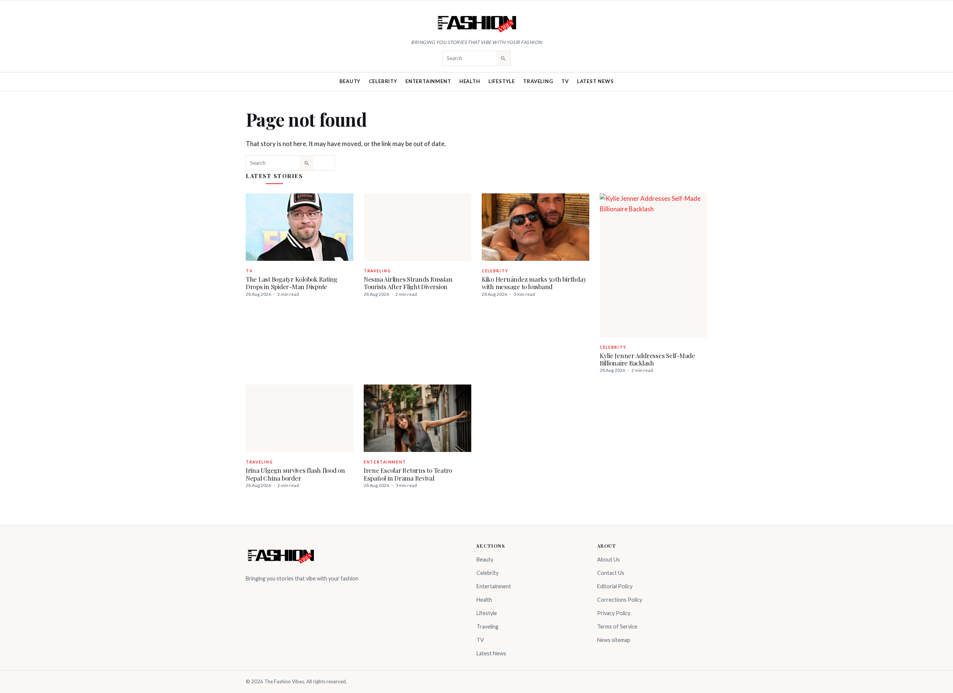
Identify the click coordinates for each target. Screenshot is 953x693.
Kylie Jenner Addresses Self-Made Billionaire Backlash (647, 359)
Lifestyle (501, 81)
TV (565, 81)
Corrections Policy (619, 600)
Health (469, 81)
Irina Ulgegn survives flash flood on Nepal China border (295, 474)
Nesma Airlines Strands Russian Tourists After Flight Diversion (408, 283)
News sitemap (613, 640)
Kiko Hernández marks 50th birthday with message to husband (534, 283)
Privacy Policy (613, 613)
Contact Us (610, 573)
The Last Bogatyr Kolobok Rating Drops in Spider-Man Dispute (291, 283)
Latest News (595, 81)
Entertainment (428, 81)
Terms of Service (617, 626)
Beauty (350, 81)
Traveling (538, 81)
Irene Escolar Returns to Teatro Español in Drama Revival (408, 474)
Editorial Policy (614, 586)
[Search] (503, 58)
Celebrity (383, 81)
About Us (608, 559)
